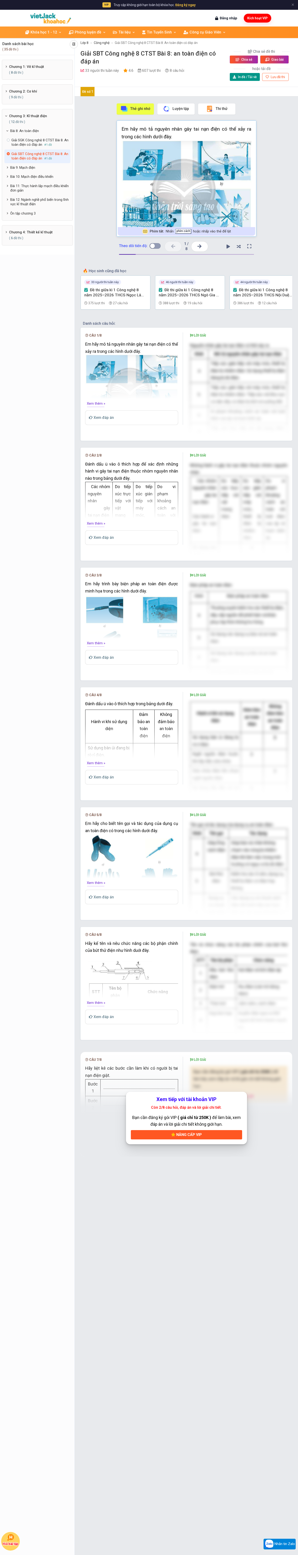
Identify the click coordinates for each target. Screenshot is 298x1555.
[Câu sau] (199, 246)
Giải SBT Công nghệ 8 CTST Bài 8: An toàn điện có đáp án (156, 43)
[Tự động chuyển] (228, 246)
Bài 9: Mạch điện (22, 167)
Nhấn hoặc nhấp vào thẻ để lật (190, 231)
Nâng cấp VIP (188, 1134)
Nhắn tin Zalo (284, 1544)
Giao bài (277, 59)
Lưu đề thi (277, 77)
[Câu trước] (173, 246)
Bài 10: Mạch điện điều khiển (31, 177)
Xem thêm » (96, 403)
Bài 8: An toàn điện (24, 131)
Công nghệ (101, 43)
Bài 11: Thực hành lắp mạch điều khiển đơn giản (39, 188)
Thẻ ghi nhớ (140, 108)
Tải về (247, 77)
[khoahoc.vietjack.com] (50, 18)
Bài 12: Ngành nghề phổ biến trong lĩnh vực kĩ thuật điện (39, 202)
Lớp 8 (84, 43)
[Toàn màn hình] (249, 246)
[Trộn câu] (239, 246)
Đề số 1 (87, 91)
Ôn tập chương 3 (23, 213)
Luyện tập (181, 108)
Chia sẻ (246, 59)
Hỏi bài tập (10, 1544)
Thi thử (221, 108)
